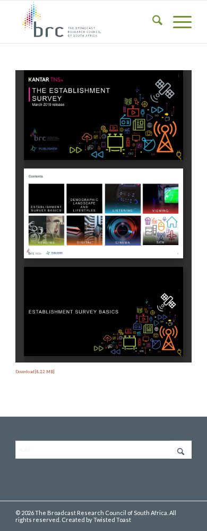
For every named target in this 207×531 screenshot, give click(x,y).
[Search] (152, 22)
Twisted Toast (112, 519)
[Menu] (177, 22)
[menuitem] (152, 22)
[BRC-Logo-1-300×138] (85, 22)
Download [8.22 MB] (34, 371)
